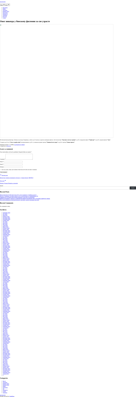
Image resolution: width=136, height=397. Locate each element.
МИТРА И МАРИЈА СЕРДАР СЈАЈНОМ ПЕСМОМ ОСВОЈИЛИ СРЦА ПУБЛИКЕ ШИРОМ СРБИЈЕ (25, 198)
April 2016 (5, 348)
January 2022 (6, 260)
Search (1, 185)
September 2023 (6, 234)
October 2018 (6, 309)
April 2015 (5, 363)
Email (1, 164)
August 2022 (6, 251)
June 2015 (5, 361)
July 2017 (5, 329)
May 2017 (5, 331)
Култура (5, 16)
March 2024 (5, 226)
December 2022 (6, 246)
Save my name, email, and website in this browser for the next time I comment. (19, 169)
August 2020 (6, 281)
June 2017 (5, 330)
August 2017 (6, 327)
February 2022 (6, 258)
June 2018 (5, 315)
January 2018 (6, 321)
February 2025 (6, 216)
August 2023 (6, 235)
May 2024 (5, 224)
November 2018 (6, 308)
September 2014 (6, 372)
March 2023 (5, 242)
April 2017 (5, 333)
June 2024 (5, 223)
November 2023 (6, 232)
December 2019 (6, 292)
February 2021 (6, 274)
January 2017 (6, 336)
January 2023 (6, 244)
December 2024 (6, 217)
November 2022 (6, 247)
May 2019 (5, 301)
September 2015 (6, 357)
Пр (3, 388)
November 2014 (6, 370)
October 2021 (6, 263)
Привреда (5, 14)
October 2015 (6, 356)
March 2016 (5, 349)
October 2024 (6, 220)
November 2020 (6, 278)
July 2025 (5, 214)
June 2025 (5, 215)
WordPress (11, 396)
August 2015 (6, 358)
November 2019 (6, 293)
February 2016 (6, 350)
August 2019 (6, 297)
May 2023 (5, 239)
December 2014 (6, 368)
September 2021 (6, 265)
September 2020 (6, 280)
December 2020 (6, 276)
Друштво (5, 10)
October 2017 (6, 325)
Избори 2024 (6, 385)
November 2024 (6, 219)
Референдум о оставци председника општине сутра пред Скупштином (17, 197)
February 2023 (6, 243)
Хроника (5, 15)
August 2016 (6, 343)
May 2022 (5, 255)
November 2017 (6, 324)
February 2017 (6, 335)
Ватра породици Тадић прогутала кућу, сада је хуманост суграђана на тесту (18, 194)
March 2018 (5, 318)
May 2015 (5, 362)
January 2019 (6, 306)
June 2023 (5, 238)
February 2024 (6, 228)
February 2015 (6, 366)
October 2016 (6, 340)
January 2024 (6, 229)
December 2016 (6, 338)
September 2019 (6, 295)
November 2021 (6, 262)
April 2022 (5, 256)
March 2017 (5, 334)
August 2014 (6, 373)
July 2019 (5, 298)
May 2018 (5, 316)
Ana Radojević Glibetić (19, 144)
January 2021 (6, 275)
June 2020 (5, 284)
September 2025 (6, 212)
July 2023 (5, 237)
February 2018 (6, 320)
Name (2, 161)
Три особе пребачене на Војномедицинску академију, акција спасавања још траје (19, 200)
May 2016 (5, 347)
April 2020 (5, 286)
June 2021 (5, 269)
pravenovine (3, 1)
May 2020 (5, 285)
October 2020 (6, 279)
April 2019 (5, 302)
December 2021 (6, 261)
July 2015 (5, 359)
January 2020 (6, 290)
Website (2, 167)
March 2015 (5, 364)
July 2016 (5, 344)
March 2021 (5, 272)
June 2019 (5, 299)
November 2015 (6, 354)
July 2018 (5, 313)
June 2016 (5, 345)
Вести (4, 381)
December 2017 (6, 322)
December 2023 (6, 230)
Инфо (4, 9)
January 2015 (6, 367)
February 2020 (6, 289)
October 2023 (6, 233)
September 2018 (6, 311)
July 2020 (5, 283)
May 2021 (5, 270)
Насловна (5, 7)
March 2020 (5, 288)
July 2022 (5, 252)
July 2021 (5, 267)
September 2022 (6, 249)
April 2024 (5, 225)
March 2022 (5, 257)
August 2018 (6, 312)
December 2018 (6, 307)
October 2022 (6, 248)
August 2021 (6, 266)
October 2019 (6, 294)
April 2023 (5, 240)
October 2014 (6, 371)
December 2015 (6, 353)
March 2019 (5, 303)
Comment (2, 159)
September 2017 (6, 326)
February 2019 (6, 304)
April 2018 (5, 317)
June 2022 (5, 253)
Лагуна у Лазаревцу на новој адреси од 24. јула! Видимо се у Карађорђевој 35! (19, 196)
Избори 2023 (6, 11)
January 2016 (6, 352)
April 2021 (5, 271)
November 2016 (6, 339)
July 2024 (5, 221)
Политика (5, 12)
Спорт (4, 17)
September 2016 (6, 341)
